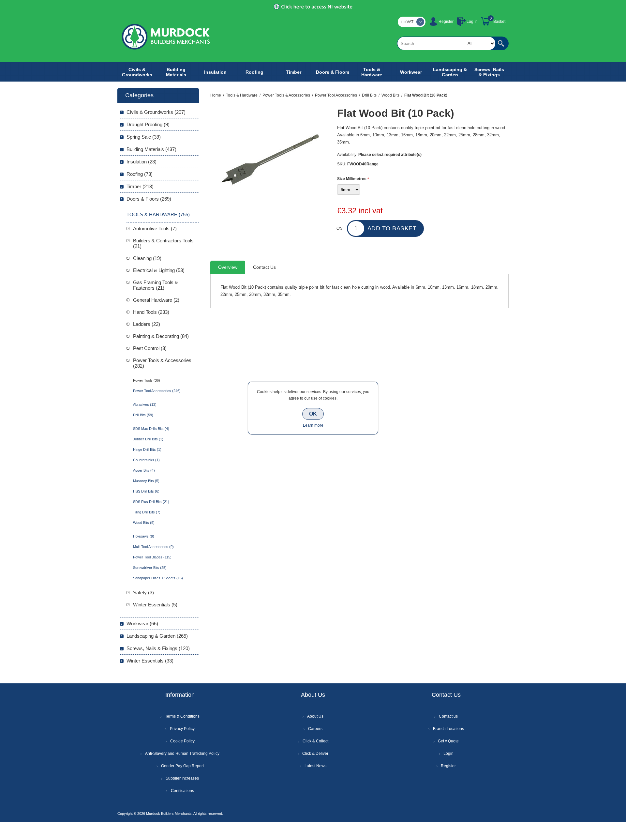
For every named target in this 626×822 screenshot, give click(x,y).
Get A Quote (448, 741)
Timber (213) (140, 186)
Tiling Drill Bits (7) (146, 512)
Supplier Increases (182, 778)
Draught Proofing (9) (148, 124)
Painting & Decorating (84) (161, 336)
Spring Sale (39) (144, 137)
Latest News (315, 766)
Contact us (448, 716)
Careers (315, 728)
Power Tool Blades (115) (152, 557)
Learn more (313, 425)
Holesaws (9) (143, 536)
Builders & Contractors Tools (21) (163, 243)
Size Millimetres (352, 178)
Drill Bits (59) (143, 415)
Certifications (182, 790)
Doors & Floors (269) (149, 199)
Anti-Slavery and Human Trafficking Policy (182, 753)
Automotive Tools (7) (155, 228)
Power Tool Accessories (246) (157, 391)
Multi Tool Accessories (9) (153, 547)
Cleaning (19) (147, 258)
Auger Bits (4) (144, 470)
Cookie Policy (182, 741)
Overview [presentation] (227, 267)
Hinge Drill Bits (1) (147, 449)
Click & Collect (315, 741)
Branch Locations (448, 728)
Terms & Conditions (182, 716)
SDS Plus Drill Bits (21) (151, 502)
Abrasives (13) (144, 404)
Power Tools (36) (146, 380)
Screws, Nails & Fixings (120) (158, 648)
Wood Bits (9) (144, 523)
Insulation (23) (141, 161)
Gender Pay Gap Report (182, 766)
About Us (315, 716)
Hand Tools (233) (151, 312)
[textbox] (446, 43)
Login (448, 753)
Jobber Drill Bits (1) (148, 439)
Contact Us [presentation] (264, 267)
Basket (499, 21)
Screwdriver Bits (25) (150, 568)
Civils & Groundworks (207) (156, 112)
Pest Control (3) (150, 348)
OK (313, 414)
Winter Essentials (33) (150, 660)
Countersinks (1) (146, 460)
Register (446, 21)
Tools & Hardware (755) (158, 214)
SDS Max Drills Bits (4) (151, 429)
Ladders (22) (146, 324)
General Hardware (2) (156, 300)
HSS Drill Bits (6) (146, 491)
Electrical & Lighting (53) (159, 270)
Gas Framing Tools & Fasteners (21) (155, 285)
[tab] (227, 267)
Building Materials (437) (151, 149)
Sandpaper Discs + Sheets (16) (158, 578)
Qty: (339, 228)
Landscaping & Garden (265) (157, 636)
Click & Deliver (315, 753)
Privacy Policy (182, 728)
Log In (472, 21)
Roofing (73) (140, 174)
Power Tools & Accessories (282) (162, 363)
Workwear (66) (142, 623)
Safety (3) (143, 592)
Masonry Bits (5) (146, 481)
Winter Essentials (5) (155, 604)
